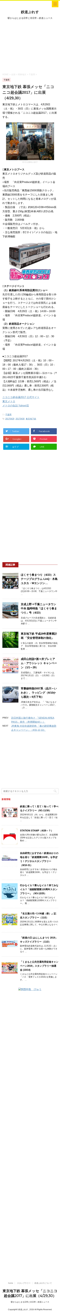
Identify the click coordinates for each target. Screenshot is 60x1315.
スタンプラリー (24, 1283)
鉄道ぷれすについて (43, 1283)
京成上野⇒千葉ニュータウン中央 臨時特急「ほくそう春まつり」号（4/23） (39, 608)
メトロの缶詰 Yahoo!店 (15, 405)
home (10, 1283)
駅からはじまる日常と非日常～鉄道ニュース (30, 1302)
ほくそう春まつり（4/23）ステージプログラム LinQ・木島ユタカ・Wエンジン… (39, 579)
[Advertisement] (30, 45)
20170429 (9, 419)
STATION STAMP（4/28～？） (36, 830)
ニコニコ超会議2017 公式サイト (21, 397)
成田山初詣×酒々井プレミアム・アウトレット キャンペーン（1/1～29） (39, 663)
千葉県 (8, 414)
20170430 (20, 419)
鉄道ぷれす (30, 12)
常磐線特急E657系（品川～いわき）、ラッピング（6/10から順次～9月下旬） (39, 692)
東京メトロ (8, 401)
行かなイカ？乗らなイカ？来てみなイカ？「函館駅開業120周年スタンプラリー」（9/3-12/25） (39, 889)
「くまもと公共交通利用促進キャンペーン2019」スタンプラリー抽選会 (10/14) (39, 965)
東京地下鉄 (31, 419)
